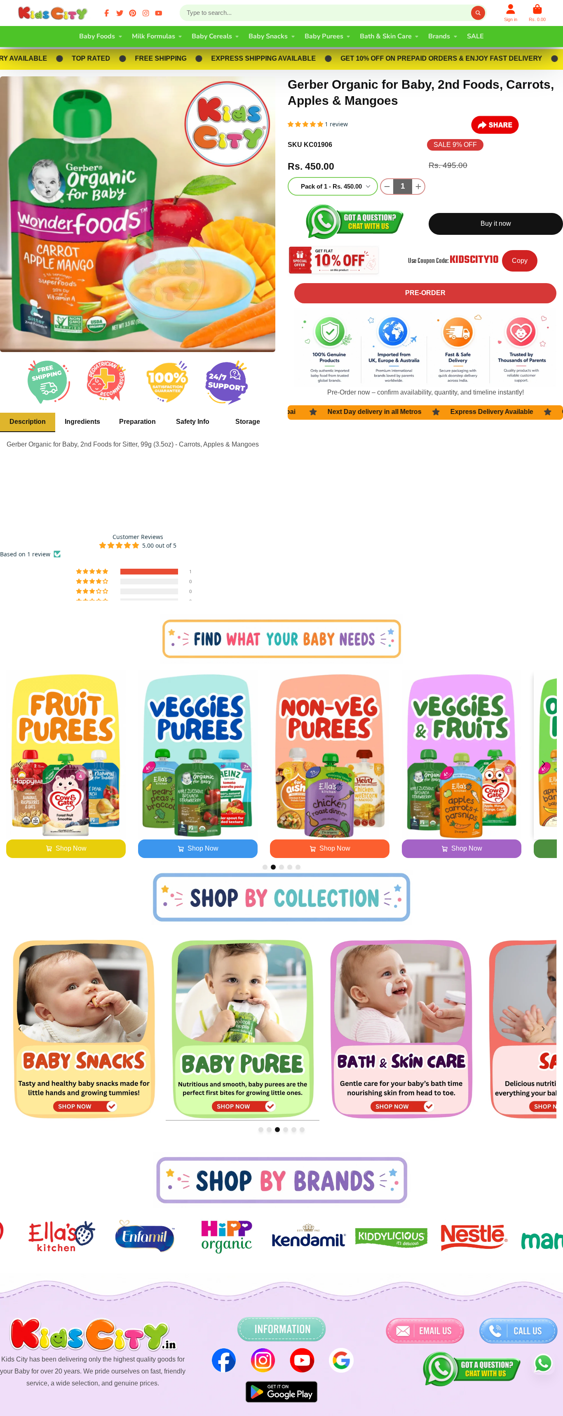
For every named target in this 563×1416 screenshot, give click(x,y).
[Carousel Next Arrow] (543, 764)
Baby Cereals (212, 36)
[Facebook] (106, 13)
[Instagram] (146, 13)
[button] (92, 571)
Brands (439, 36)
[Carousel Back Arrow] (19, 764)
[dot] (265, 867)
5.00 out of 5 (159, 545)
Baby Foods (97, 36)
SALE (475, 36)
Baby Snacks (268, 36)
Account (510, 13)
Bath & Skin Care (386, 36)
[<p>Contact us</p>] (425, 1331)
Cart (537, 13)
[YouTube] (158, 13)
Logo (54, 13)
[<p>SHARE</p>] (495, 125)
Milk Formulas (153, 36)
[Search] (478, 13)
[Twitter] (120, 13)
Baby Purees (324, 36)
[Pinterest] (132, 13)
